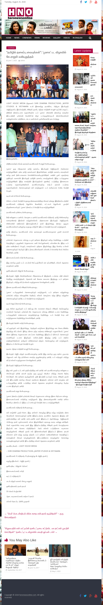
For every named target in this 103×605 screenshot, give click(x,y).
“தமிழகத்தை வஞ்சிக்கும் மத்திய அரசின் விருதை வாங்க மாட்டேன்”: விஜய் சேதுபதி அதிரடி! (15, 562)
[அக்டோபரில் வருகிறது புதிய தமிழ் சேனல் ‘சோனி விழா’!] (81, 256)
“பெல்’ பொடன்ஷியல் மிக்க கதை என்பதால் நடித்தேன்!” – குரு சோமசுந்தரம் (34, 515)
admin (22, 60)
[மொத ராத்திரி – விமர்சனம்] (81, 56)
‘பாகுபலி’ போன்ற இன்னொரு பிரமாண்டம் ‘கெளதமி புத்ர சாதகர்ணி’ (37, 561)
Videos (66, 38)
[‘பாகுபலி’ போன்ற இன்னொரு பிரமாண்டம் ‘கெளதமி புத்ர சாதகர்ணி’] (37, 546)
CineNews (26, 38)
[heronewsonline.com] (20, 8)
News (16, 38)
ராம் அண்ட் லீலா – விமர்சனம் (93, 100)
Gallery (56, 38)
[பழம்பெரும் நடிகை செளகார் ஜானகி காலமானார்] (81, 74)
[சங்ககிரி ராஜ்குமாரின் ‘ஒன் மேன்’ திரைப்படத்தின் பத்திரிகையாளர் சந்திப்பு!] (81, 190)
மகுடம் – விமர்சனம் (93, 240)
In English (77, 38)
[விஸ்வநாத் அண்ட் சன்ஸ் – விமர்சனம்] (81, 277)
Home (8, 38)
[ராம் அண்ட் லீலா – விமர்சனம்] (81, 95)
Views (37, 38)
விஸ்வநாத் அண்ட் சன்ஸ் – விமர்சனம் (94, 282)
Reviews (46, 38)
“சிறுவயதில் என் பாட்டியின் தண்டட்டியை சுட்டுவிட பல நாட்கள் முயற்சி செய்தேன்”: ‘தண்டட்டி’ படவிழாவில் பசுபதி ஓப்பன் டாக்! (37, 530)
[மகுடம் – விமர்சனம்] (81, 237)
